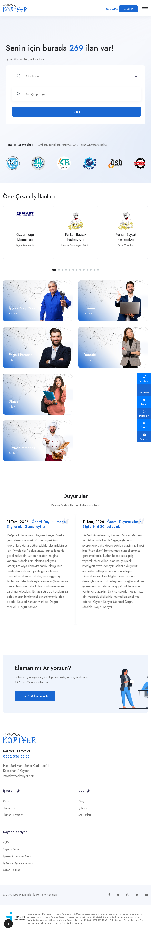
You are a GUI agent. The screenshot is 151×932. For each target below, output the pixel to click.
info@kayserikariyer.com (18, 776)
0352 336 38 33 (16, 756)
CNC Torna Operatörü (86, 145)
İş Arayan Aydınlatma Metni (18, 863)
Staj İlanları (84, 815)
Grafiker (42, 145)
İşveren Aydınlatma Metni (17, 856)
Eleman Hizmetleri (13, 815)
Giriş (6, 801)
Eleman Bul (9, 808)
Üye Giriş (112, 9)
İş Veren (128, 9)
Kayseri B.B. (20, 895)
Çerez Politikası (11, 870)
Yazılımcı (66, 145)
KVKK (6, 842)
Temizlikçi (54, 145)
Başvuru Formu (11, 849)
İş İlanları (83, 808)
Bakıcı (103, 145)
